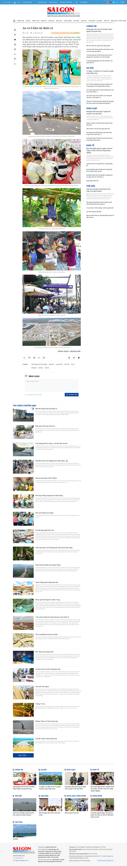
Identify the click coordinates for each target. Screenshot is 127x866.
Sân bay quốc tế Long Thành (39, 364)
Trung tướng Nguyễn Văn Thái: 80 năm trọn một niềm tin (99, 61)
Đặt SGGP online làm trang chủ (105, 860)
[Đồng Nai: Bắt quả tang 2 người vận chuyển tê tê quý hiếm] (76, 778)
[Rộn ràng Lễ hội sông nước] (23, 658)
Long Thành (59, 364)
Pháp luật (35, 21)
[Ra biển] (24, 830)
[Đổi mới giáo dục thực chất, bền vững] (50, 804)
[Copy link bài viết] (15, 54)
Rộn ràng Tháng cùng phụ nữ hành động (49, 495)
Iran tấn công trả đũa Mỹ (93, 211)
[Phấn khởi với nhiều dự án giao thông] (23, 571)
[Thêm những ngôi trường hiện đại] (23, 588)
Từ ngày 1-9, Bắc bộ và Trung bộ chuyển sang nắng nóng (100, 72)
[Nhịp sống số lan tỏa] (76, 804)
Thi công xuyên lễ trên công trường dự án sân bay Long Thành (100, 91)
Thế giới (51, 21)
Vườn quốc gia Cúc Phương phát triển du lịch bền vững (53, 548)
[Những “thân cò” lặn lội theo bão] (23, 727)
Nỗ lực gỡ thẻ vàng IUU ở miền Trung (47, 600)
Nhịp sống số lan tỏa (92, 181)
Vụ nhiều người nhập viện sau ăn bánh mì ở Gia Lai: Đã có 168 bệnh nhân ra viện (102, 815)
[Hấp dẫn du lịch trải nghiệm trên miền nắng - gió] (23, 467)
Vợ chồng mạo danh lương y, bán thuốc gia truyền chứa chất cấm (99, 133)
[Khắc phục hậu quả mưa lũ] (23, 432)
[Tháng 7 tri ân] (23, 710)
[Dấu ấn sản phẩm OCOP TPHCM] (23, 484)
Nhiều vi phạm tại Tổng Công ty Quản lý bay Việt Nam (99, 124)
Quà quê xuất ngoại (42, 686)
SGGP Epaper (83, 2)
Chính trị (20, 21)
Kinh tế (44, 21)
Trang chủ (14, 20)
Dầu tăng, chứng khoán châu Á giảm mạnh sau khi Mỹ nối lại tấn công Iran (99, 203)
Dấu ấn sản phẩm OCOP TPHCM (46, 478)
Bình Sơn (51, 364)
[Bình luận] (15, 59)
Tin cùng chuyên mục (24, 405)
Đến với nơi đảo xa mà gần (44, 513)
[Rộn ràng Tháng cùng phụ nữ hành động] (23, 501)
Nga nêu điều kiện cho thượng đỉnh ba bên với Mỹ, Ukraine (100, 216)
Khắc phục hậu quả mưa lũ (44, 426)
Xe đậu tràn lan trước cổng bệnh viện (48, 669)
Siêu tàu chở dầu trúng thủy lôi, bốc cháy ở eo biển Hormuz (98, 190)
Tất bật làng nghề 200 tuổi (44, 530)
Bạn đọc (84, 21)
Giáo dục (59, 21)
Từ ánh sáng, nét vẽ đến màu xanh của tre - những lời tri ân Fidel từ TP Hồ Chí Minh (99, 56)
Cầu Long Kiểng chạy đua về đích (46, 634)
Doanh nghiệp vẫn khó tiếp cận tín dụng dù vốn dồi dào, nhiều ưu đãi (99, 170)
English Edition (42, 2)
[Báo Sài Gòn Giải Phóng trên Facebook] (105, 2)
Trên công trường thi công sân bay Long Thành (51, 617)
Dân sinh (67, 364)
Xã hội (28, 21)
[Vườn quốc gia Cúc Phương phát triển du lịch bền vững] (23, 553)
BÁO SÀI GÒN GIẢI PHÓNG (63, 12)
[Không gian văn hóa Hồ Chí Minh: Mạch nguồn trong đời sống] (24, 778)
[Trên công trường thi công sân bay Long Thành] (23, 623)
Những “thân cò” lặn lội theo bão (46, 721)
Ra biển (15, 839)
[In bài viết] (15, 49)
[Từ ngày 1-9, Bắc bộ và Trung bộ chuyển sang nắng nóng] (50, 778)
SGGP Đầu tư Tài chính (66, 2)
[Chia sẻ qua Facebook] (15, 35)
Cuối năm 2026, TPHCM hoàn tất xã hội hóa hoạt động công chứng (99, 139)
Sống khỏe (68, 21)
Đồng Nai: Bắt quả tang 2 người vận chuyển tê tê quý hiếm (98, 112)
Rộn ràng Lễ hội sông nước (44, 652)
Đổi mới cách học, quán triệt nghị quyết (98, 45)
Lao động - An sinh (95, 21)
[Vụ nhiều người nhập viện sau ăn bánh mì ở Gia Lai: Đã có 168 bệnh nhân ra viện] (102, 804)
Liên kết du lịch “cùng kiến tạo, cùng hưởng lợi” (99, 164)
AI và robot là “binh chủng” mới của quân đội (99, 208)
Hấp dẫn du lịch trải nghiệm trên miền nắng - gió (51, 461)
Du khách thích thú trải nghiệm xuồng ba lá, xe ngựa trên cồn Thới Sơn (99, 176)
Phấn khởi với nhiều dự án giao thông (47, 565)
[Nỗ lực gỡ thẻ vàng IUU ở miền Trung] (23, 606)
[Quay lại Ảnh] (15, 64)
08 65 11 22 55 (19, 858)
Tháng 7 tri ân (40, 704)
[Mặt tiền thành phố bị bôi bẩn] (23, 415)
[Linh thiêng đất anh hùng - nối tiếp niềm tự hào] (23, 449)
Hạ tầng (40, 368)
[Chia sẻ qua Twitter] (15, 40)
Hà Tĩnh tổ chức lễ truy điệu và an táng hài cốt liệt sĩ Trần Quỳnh (99, 96)
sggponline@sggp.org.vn (22, 860)
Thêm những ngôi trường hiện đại (46, 582)
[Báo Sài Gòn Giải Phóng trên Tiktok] (110, 2)
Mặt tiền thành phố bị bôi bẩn (45, 409)
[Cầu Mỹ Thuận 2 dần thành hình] (23, 744)
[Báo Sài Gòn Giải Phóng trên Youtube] (108, 2)
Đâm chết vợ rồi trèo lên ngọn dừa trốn (98, 129)
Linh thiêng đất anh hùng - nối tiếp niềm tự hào (51, 443)
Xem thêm (22, 755)
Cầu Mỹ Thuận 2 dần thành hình (46, 739)
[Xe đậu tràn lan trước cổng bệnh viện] (23, 675)
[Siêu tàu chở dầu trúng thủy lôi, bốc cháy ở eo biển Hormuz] (24, 804)
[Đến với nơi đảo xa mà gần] (23, 519)
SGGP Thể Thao (53, 2)
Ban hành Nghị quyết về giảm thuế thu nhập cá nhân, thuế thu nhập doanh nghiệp (99, 151)
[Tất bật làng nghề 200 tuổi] (23, 536)
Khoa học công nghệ (118, 21)
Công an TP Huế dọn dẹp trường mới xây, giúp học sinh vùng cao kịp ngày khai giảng (100, 102)
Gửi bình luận (73, 394)
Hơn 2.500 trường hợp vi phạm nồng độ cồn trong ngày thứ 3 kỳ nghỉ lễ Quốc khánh (99, 85)
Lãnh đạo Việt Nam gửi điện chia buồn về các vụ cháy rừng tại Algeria (100, 50)
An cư (72, 364)
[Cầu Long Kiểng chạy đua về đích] (23, 640)
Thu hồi (47, 368)
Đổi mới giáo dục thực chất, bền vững (49, 814)
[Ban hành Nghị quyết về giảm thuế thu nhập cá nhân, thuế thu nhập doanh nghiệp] (102, 778)
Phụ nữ (106, 21)
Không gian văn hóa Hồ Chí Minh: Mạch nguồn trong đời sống (99, 30)
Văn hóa (76, 21)
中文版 (76, 2)
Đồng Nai (33, 368)
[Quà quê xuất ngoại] (23, 692)
